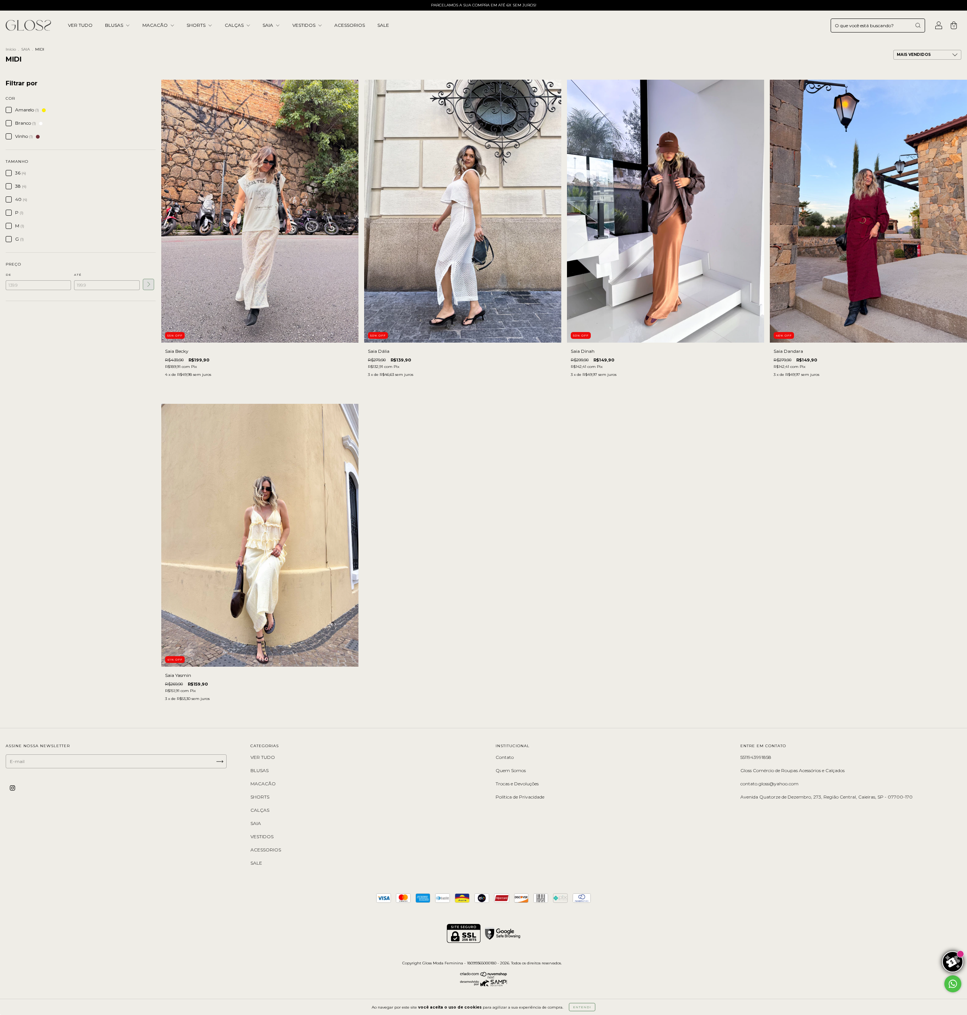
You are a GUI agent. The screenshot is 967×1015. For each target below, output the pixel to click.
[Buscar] (917, 25)
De (8, 275)
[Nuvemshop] (483, 977)
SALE (383, 25)
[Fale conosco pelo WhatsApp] (952, 983)
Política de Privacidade (520, 797)
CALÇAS (235, 25)
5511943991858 (755, 757)
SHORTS (197, 25)
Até (78, 275)
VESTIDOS (304, 25)
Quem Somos (511, 770)
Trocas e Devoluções (517, 783)
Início (11, 49)
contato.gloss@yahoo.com (769, 783)
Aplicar (148, 284)
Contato (505, 757)
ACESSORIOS (349, 25)
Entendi (582, 1007)
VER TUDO (80, 25)
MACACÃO (155, 25)
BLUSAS (114, 25)
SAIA (268, 25)
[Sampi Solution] (483, 984)
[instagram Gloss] (12, 788)
